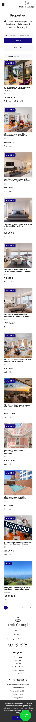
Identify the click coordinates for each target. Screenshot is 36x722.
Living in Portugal (18, 670)
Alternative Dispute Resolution (18, 684)
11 (30, 607)
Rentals (18, 660)
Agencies (18, 664)
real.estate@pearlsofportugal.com (18, 639)
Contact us (18, 673)
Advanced (18, 47)
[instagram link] (16, 645)
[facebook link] (10, 645)
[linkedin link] (21, 645)
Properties (18, 657)
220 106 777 (18, 635)
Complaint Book (18, 688)
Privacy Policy (18, 694)
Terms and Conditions (18, 691)
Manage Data (18, 698)
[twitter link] (26, 645)
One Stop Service (18, 667)
